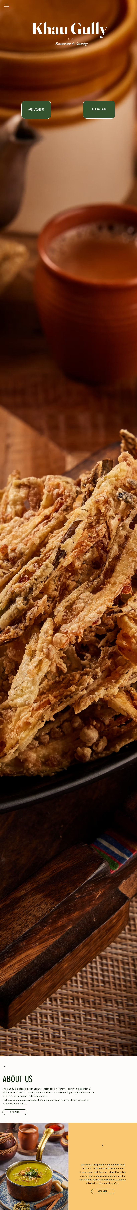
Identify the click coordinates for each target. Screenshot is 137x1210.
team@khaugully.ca (15, 1103)
